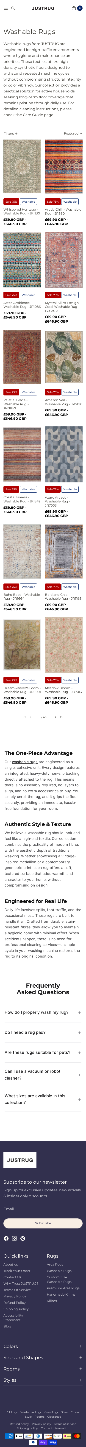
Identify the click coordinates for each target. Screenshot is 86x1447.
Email (8, 1209)
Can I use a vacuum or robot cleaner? (33, 1074)
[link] (22, 717)
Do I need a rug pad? (25, 1032)
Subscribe (43, 1223)
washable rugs (25, 761)
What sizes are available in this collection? (35, 1099)
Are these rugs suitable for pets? (37, 1052)
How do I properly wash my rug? (36, 1012)
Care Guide (33, 115)
